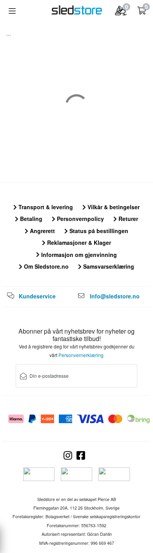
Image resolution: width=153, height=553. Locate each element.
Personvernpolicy (79, 219)
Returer (127, 219)
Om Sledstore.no (45, 266)
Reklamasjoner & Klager (78, 242)
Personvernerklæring (81, 355)
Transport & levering (45, 207)
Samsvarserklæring (108, 266)
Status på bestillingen (98, 231)
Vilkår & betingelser (113, 207)
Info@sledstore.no (115, 296)
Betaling (30, 219)
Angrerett (41, 231)
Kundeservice (37, 296)
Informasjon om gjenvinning (78, 255)
